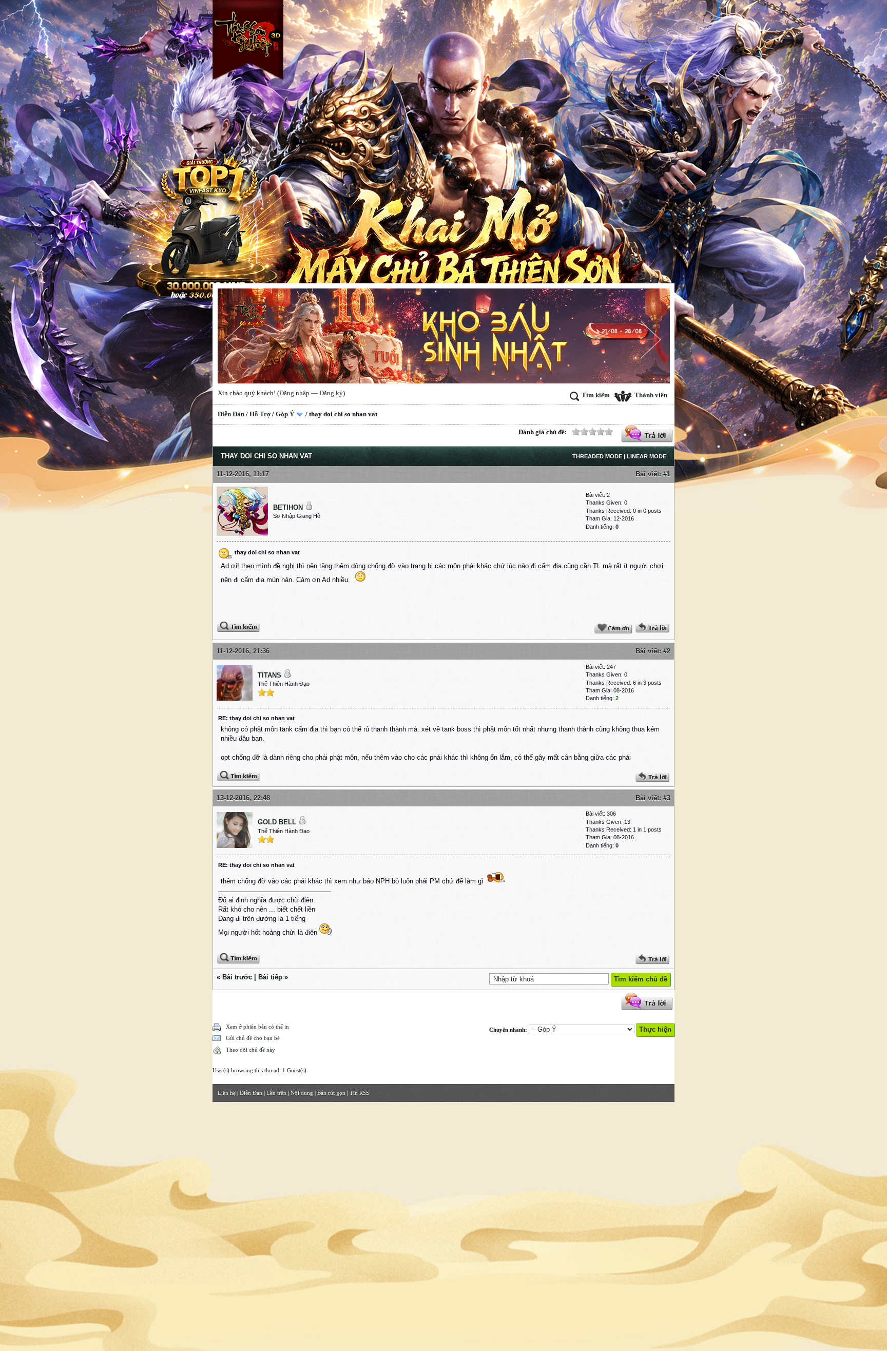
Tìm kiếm (596, 395)
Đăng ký (331, 393)
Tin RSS (359, 1093)
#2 (666, 651)
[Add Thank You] (613, 631)
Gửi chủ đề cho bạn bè (253, 1038)
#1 (666, 474)
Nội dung (302, 1093)
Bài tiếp (270, 977)
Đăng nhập (294, 393)
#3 (666, 798)
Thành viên (650, 395)
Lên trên (276, 1093)
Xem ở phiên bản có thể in (257, 1027)
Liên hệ (227, 1093)
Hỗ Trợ (260, 414)
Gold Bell (277, 822)
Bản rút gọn (331, 1093)
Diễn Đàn (231, 414)
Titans (269, 675)
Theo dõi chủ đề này (250, 1050)
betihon (288, 507)
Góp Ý (285, 414)
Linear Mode (646, 456)
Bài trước (237, 977)
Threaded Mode (597, 456)
